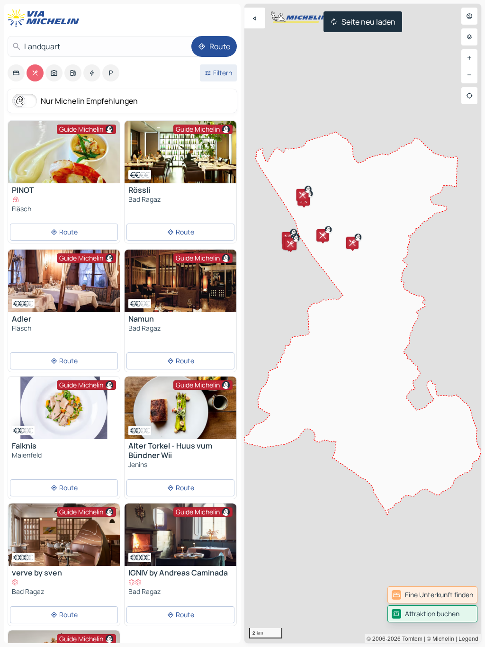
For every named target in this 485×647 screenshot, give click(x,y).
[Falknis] (64, 408)
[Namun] (180, 281)
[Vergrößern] (469, 57)
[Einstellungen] (469, 36)
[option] (16, 72)
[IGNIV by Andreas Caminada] (180, 534)
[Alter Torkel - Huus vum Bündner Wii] (180, 408)
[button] (302, 195)
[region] (362, 323)
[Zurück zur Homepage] (45, 18)
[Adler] (64, 281)
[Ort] (469, 95)
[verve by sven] (64, 534)
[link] (432, 594)
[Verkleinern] (469, 74)
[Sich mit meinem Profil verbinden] (469, 16)
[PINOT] (64, 177)
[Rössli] (180, 152)
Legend (468, 638)
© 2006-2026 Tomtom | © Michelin (410, 638)
